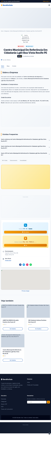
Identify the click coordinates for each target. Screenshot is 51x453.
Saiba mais (46, 1)
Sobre (2, 66)
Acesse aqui (8, 260)
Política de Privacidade (32, 385)
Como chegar (26, 290)
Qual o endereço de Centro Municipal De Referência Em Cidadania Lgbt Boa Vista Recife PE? (23, 140)
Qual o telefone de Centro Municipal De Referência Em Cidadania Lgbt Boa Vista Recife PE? (23, 147)
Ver (26, 245)
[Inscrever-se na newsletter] (48, 402)
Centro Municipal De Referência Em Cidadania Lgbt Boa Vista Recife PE (12, 351)
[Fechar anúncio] (49, 434)
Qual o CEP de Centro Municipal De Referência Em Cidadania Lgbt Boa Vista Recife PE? (24, 154)
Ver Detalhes (13, 328)
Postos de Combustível (7, 409)
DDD (2, 406)
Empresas (3, 399)
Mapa (8, 66)
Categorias (6, 31)
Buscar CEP (4, 404)
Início (2, 31)
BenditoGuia (8, 5)
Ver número (26, 232)
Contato (14, 66)
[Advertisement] (25, 18)
